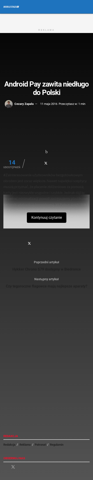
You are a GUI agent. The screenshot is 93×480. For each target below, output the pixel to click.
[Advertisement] (46, 19)
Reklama (25, 444)
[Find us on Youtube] (21, 467)
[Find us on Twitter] (13, 467)
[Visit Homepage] (11, 7)
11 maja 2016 (48, 104)
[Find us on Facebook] (5, 467)
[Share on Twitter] (46, 163)
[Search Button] (88, 7)
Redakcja (9, 444)
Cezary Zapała (24, 104)
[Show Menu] (79, 7)
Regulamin (56, 444)
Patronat (40, 444)
